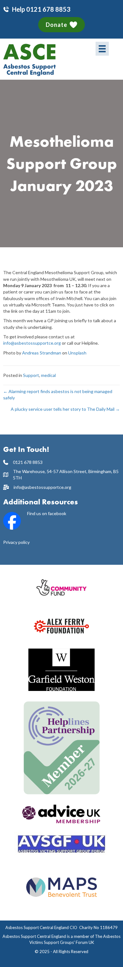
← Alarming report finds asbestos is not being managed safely (57, 394)
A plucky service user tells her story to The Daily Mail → (65, 409)
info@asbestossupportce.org (32, 343)
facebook (57, 513)
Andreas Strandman (41, 352)
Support (31, 375)
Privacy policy (16, 542)
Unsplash (77, 352)
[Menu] (102, 48)
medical (48, 375)
